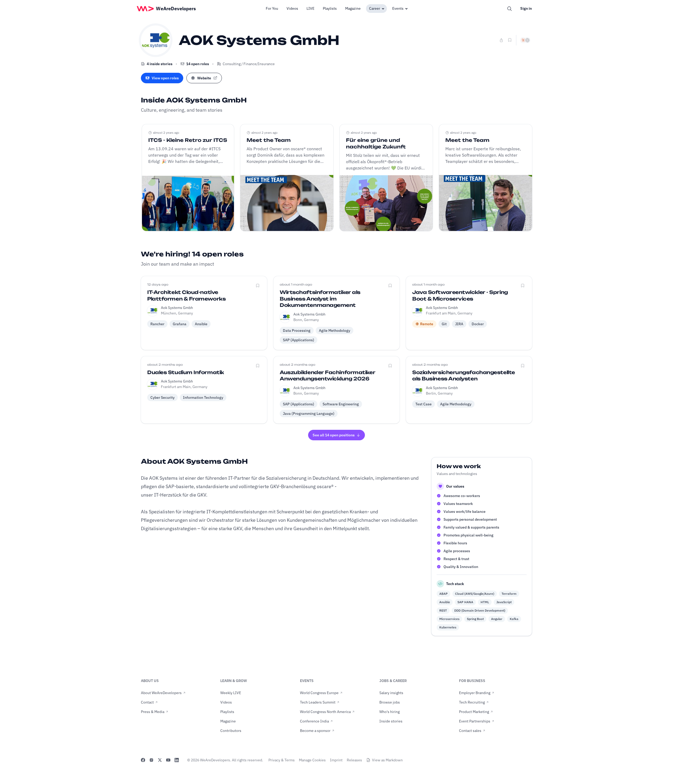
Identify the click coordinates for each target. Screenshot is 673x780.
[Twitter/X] (160, 760)
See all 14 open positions (334, 435)
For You (272, 8)
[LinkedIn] (177, 760)
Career (374, 8)
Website (204, 78)
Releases (354, 760)
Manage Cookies (312, 760)
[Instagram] (151, 760)
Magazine (353, 8)
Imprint (336, 760)
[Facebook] (143, 760)
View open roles (165, 78)
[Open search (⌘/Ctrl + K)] (509, 8)
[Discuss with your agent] (525, 40)
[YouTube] (168, 760)
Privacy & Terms (281, 760)
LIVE (310, 8)
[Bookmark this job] (257, 285)
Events (398, 8)
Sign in (526, 8)
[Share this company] (501, 40)
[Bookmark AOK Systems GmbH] (510, 40)
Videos (292, 8)
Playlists (330, 8)
